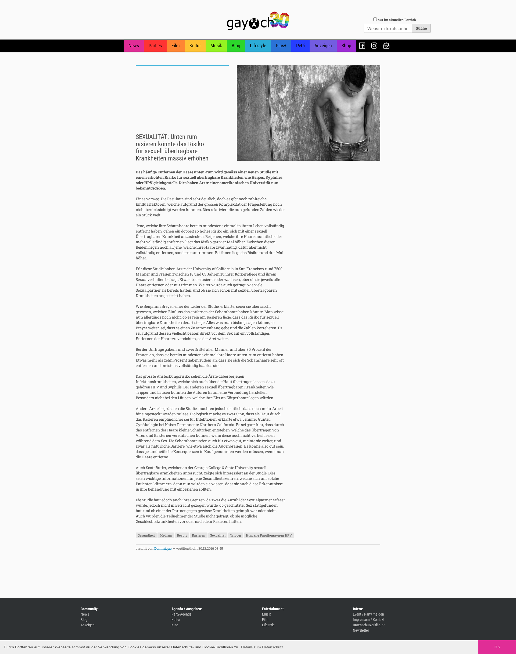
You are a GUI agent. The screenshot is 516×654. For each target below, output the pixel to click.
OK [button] (497, 647)
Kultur (195, 45)
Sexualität (217, 535)
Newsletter (386, 45)
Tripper (235, 535)
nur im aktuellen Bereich (397, 19)
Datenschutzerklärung (369, 625)
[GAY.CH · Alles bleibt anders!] (258, 21)
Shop (346, 45)
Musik (216, 45)
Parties (155, 45)
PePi (300, 45)
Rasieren (198, 535)
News (133, 45)
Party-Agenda (181, 614)
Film (175, 45)
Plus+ (281, 45)
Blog (236, 45)
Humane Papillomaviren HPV (269, 535)
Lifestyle (258, 45)
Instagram (374, 45)
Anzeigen (323, 45)
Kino (174, 625)
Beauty (182, 535)
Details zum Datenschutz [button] (262, 647)
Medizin (166, 535)
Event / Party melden (368, 614)
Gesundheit (146, 535)
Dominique (163, 548)
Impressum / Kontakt (368, 619)
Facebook (362, 45)
